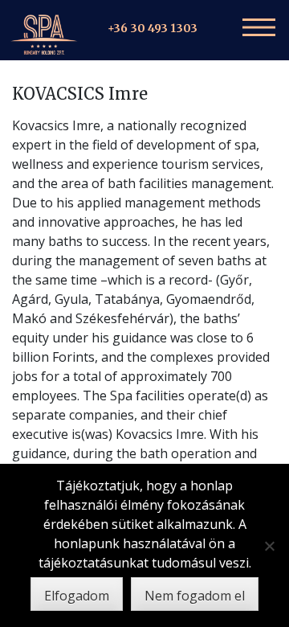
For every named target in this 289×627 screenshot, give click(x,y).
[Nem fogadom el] (269, 546)
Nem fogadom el (194, 595)
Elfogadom (76, 595)
